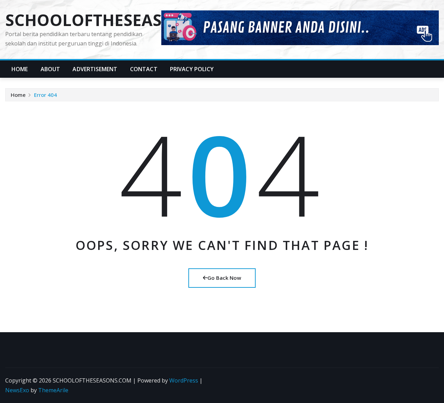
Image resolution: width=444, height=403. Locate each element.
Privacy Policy (192, 69)
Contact (143, 69)
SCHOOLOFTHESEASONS (100, 20)
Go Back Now (224, 277)
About (50, 69)
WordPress (183, 380)
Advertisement (94, 69)
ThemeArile (53, 390)
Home (19, 69)
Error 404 (45, 94)
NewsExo (17, 390)
